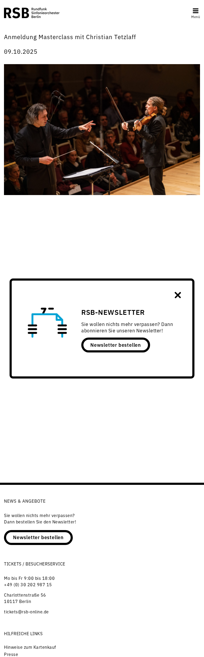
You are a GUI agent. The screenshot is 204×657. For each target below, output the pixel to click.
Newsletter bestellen (115, 344)
